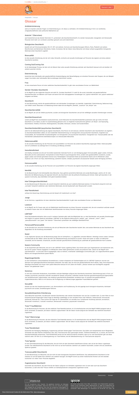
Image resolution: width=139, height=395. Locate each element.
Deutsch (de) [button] (106, 7)
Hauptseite (28, 17)
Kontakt (110, 375)
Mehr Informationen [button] (39, 392)
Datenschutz (102, 375)
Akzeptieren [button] (131, 392)
